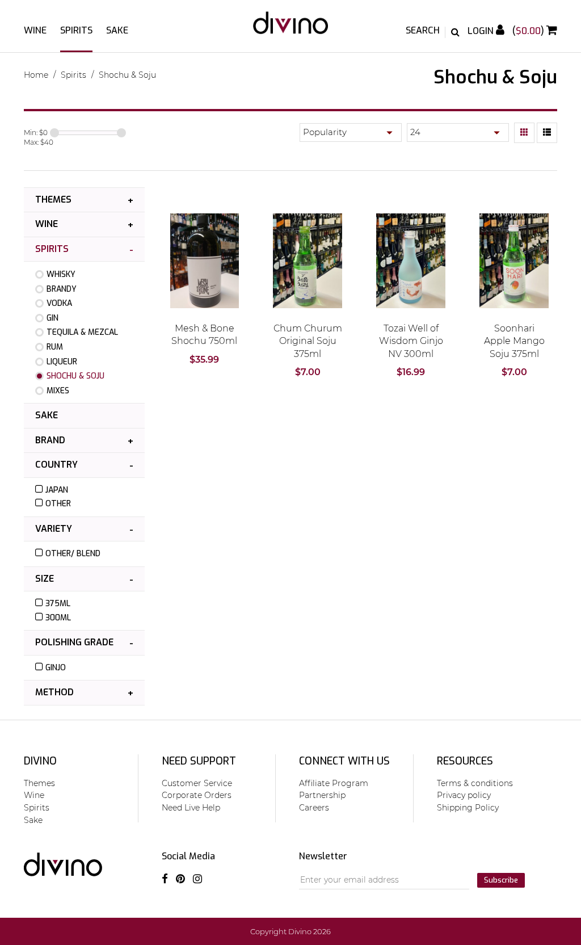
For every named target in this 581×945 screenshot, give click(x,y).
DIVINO (40, 761)
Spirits (76, 30)
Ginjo (55, 667)
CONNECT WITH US (344, 761)
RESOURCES (465, 761)
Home (36, 75)
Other (58, 503)
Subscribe (501, 880)
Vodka (59, 303)
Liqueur (62, 361)
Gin (52, 318)
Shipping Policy (468, 808)
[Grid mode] (524, 133)
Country (56, 465)
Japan (56, 490)
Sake (117, 30)
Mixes (58, 390)
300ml (58, 617)
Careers (314, 808)
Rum (55, 347)
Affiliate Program (333, 783)
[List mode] (547, 133)
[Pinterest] (180, 878)
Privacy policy (464, 795)
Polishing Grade (74, 642)
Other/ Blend (72, 553)
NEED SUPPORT (199, 761)
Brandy (62, 289)
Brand (50, 440)
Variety (53, 529)
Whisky (61, 274)
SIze (44, 579)
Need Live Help (191, 808)
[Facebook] (165, 878)
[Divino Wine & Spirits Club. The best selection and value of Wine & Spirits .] (290, 28)
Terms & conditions (475, 783)
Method (54, 692)
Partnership (322, 795)
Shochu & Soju (127, 75)
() (529, 31)
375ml (57, 603)
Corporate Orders (196, 795)
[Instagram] (197, 878)
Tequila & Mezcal (82, 332)
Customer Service (197, 783)
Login (482, 31)
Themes (53, 199)
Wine (35, 30)
